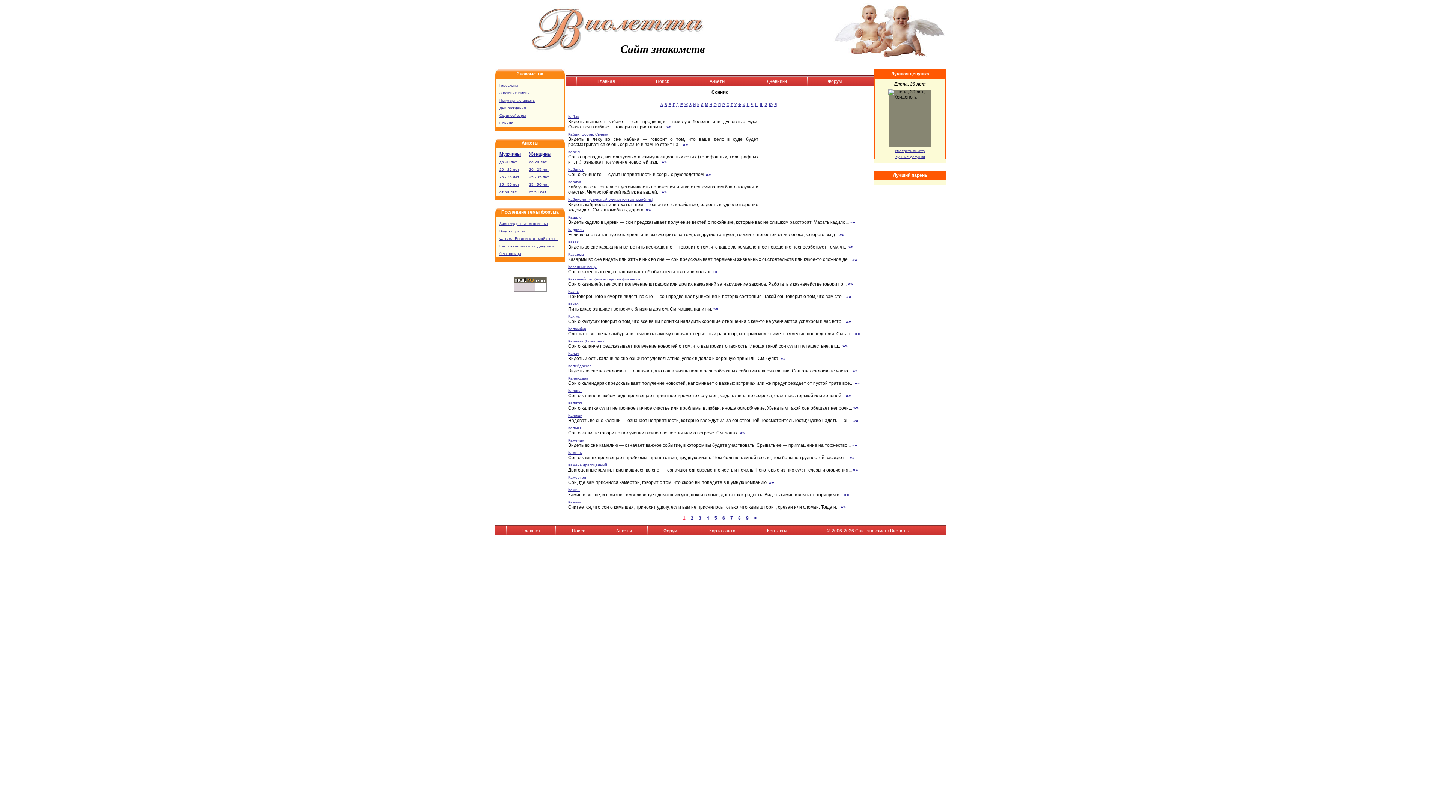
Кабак (573, 117)
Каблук (574, 182)
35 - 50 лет (509, 184)
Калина (575, 391)
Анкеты (717, 81)
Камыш (574, 502)
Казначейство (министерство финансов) (604, 279)
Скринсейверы (512, 115)
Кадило (575, 217)
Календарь (578, 378)
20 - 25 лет (509, 169)
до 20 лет (508, 162)
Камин (574, 490)
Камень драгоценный (587, 465)
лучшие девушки (910, 157)
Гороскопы (508, 85)
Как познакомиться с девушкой (527, 246)
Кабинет (576, 169)
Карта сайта (722, 531)
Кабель (574, 152)
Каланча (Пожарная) (586, 341)
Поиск (662, 81)
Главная (606, 81)
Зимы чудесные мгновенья (523, 224)
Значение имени (514, 93)
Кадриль (576, 230)
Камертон (577, 477)
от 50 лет (508, 192)
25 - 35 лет (509, 177)
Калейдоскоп (579, 366)
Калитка (575, 403)
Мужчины (510, 154)
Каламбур (577, 329)
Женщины (540, 154)
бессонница (510, 254)
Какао (573, 304)
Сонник (506, 123)
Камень (575, 453)
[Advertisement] (818, 163)
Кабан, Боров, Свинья (588, 134)
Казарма (576, 254)
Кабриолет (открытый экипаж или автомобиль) (610, 199)
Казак (573, 242)
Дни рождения (512, 108)
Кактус (574, 316)
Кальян (574, 428)
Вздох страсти (512, 231)
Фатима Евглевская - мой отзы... (528, 239)
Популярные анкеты (517, 100)
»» (669, 127)
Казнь (573, 291)
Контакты (777, 531)
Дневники (777, 81)
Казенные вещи (582, 267)
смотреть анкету (910, 151)
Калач (573, 353)
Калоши (575, 415)
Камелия (576, 440)
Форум (835, 81)
